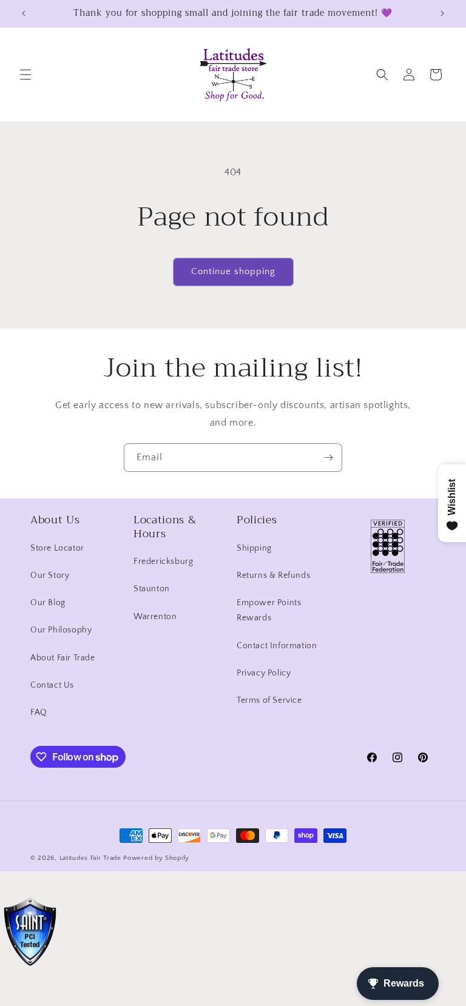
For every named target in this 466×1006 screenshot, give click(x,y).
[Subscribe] (328, 457)
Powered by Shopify (156, 858)
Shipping (254, 548)
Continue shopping (233, 271)
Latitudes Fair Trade (90, 858)
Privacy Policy (264, 673)
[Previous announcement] (23, 13)
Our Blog (48, 603)
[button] (25, 74)
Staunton (151, 589)
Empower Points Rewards (269, 610)
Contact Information (277, 646)
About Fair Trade (62, 658)
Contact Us (52, 685)
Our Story (49, 575)
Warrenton (155, 617)
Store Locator (57, 548)
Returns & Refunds (273, 575)
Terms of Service (269, 700)
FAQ (38, 712)
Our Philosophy (61, 630)
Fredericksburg (163, 561)
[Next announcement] (442, 13)
